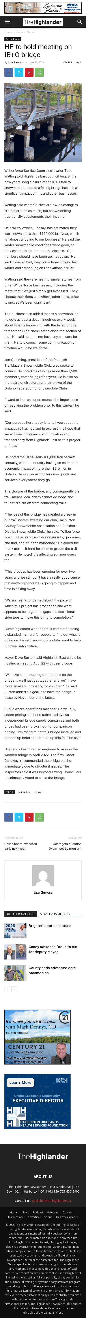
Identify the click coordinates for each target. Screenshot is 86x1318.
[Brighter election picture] (15, 930)
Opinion (67, 1212)
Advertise (34, 1217)
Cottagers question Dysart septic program (65, 846)
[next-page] (14, 989)
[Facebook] (8, 72)
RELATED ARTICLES (21, 914)
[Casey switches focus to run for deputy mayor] (15, 952)
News (25, 1212)
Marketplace (16, 1217)
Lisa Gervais (15, 62)
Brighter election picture (50, 925)
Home (8, 32)
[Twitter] (19, 72)
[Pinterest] (29, 72)
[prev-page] (7, 989)
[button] (7, 22)
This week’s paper (67, 1217)
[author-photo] (43, 886)
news (38, 792)
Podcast (38, 1212)
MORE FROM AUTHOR (55, 914)
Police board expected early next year (20, 846)
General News (25, 32)
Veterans (52, 1212)
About (48, 1217)
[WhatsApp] (39, 72)
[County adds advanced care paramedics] (15, 973)
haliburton (24, 792)
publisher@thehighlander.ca (51, 1201)
